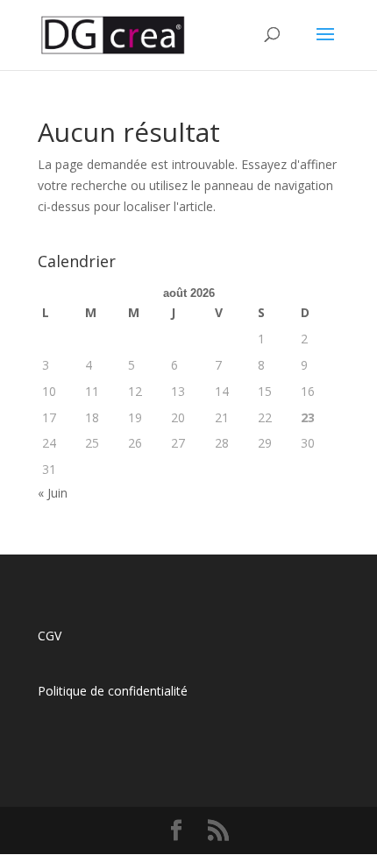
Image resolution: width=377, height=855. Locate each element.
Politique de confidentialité (113, 690)
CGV (49, 635)
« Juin (53, 492)
